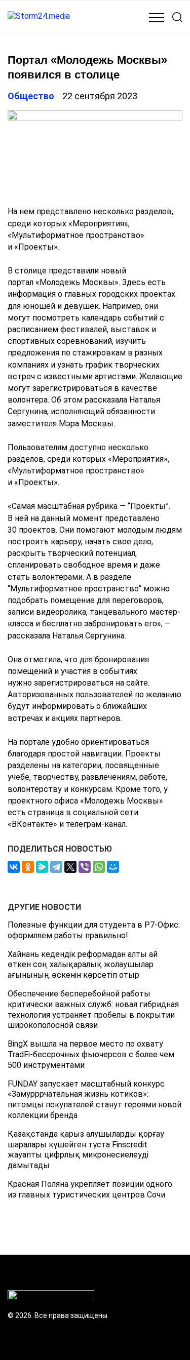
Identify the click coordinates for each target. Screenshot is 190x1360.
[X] (70, 867)
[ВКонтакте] (14, 867)
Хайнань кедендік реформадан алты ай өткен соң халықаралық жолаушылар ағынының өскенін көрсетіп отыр (83, 964)
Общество (31, 96)
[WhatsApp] (99, 867)
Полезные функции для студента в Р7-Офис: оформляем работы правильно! (94, 930)
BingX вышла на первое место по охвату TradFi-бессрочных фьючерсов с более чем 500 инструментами (91, 1054)
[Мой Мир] (113, 867)
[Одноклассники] (28, 867)
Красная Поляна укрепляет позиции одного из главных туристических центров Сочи (90, 1189)
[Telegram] (56, 867)
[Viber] (85, 867)
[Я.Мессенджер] (42, 867)
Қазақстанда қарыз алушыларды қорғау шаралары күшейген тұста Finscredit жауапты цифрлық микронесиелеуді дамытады (86, 1149)
